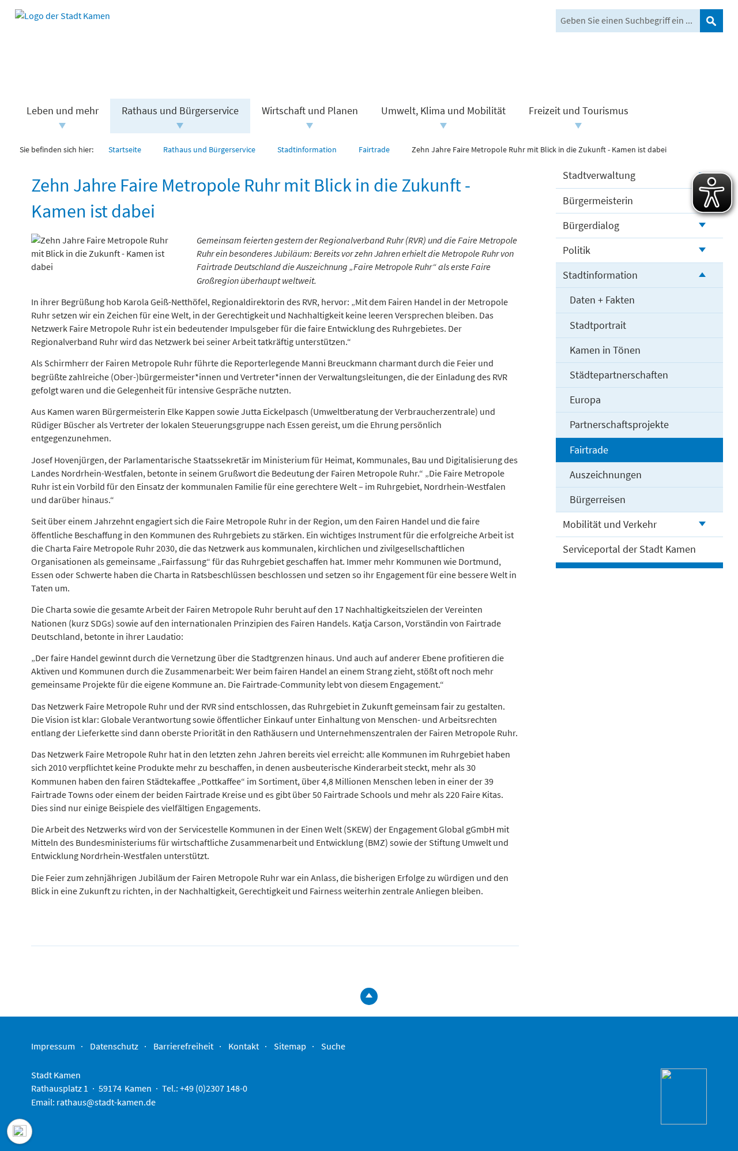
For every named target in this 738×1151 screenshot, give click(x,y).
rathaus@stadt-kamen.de (106, 1102)
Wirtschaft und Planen (310, 110)
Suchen (711, 20)
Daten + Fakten (602, 299)
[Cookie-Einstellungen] (19, 1131)
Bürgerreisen (598, 499)
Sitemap (290, 1046)
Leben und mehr (63, 110)
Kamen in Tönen (605, 350)
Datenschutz (114, 1046)
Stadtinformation (600, 275)
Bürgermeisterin (598, 200)
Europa (585, 399)
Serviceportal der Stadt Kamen (629, 549)
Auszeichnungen (606, 474)
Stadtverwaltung (599, 175)
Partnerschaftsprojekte (619, 424)
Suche (333, 1046)
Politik (576, 250)
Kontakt (243, 1046)
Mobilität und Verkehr (610, 524)
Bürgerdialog (591, 225)
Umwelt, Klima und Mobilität (443, 110)
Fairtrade (589, 449)
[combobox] (628, 20)
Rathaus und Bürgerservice (180, 110)
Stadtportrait (598, 325)
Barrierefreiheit (183, 1046)
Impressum (53, 1046)
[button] (62, 125)
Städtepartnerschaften (619, 374)
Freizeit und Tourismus (578, 110)
